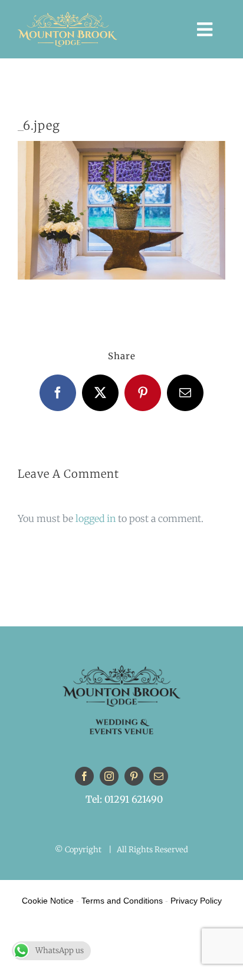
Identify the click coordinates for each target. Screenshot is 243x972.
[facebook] (84, 776)
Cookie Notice (48, 900)
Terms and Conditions (122, 900)
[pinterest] (133, 776)
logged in (95, 518)
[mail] (158, 776)
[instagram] (109, 776)
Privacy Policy (196, 900)
